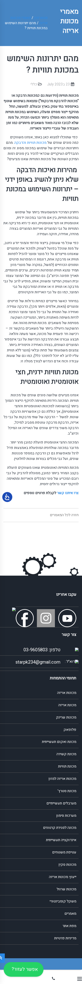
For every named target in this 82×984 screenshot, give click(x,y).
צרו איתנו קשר (68, 493)
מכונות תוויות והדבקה (30, 142)
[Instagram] (47, 618)
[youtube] (68, 618)
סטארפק (41, 18)
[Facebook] (26, 618)
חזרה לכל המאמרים (64, 515)
